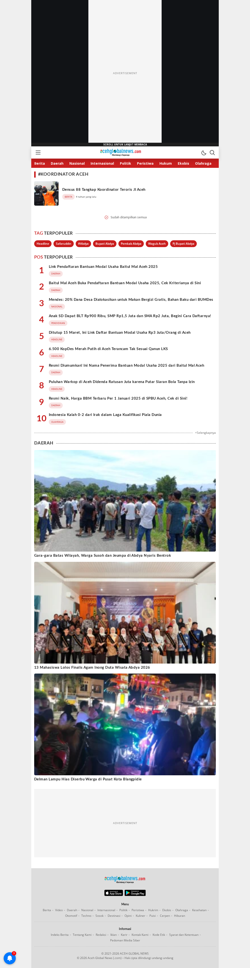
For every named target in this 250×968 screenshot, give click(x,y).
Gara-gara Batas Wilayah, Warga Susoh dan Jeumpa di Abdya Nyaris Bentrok (102, 555)
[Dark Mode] (203, 152)
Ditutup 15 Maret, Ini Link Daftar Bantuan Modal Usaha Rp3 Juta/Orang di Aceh (119, 332)
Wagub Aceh (157, 244)
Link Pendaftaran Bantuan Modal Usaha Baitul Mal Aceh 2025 (103, 267)
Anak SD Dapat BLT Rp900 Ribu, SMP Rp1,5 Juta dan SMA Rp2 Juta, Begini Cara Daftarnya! (130, 316)
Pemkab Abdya (131, 244)
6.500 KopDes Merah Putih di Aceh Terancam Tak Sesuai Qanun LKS (108, 349)
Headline (43, 244)
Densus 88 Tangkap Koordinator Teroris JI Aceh (104, 190)
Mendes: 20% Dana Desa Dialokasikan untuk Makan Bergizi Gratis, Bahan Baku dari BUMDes (131, 300)
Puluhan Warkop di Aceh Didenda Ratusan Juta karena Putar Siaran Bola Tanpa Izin (122, 382)
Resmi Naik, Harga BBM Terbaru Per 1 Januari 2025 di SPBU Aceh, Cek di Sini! (118, 398)
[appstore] (113, 895)
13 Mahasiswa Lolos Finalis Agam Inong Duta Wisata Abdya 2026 (92, 667)
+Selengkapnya (205, 433)
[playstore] (135, 895)
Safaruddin (63, 244)
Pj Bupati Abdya (183, 244)
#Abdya (83, 244)
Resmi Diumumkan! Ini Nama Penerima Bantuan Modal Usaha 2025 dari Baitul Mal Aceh (126, 365)
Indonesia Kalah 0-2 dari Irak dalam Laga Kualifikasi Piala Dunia (105, 415)
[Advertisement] (125, 73)
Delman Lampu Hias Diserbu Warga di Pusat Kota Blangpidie (88, 779)
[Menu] (38, 152)
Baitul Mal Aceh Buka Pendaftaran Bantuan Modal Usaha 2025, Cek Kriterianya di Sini (125, 283)
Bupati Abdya (104, 244)
